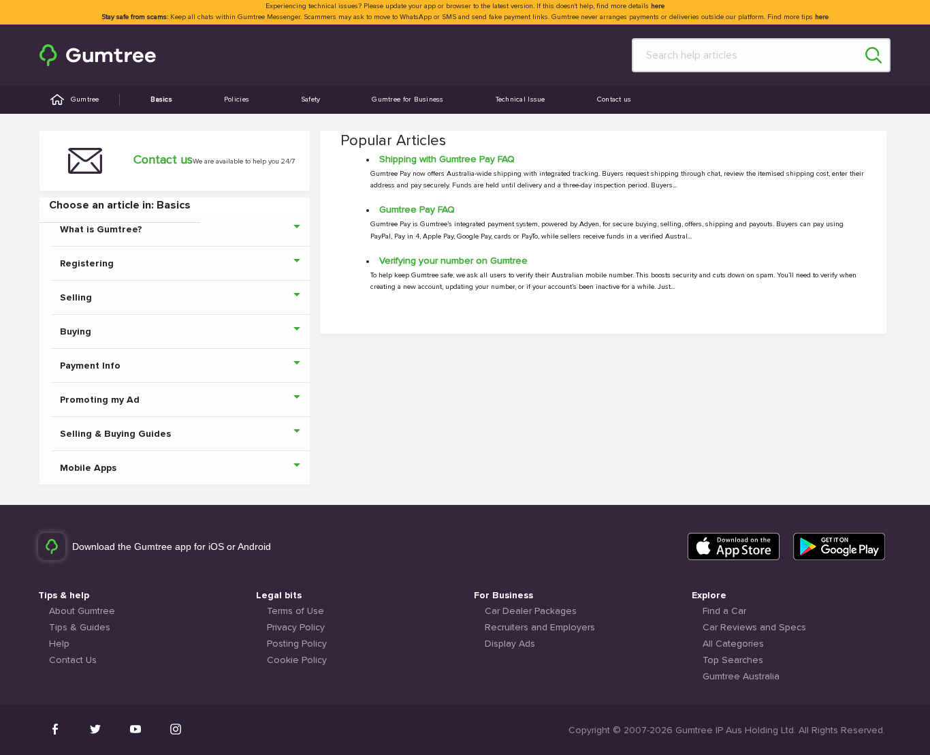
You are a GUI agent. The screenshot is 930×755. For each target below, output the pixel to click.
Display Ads (510, 644)
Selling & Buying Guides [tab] (115, 434)
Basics (161, 99)
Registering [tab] (87, 263)
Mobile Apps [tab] (88, 468)
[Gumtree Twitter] (95, 729)
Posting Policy (297, 644)
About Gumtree (82, 611)
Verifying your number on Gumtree (453, 261)
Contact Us (73, 660)
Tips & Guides (79, 627)
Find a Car (724, 611)
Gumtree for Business (407, 99)
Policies (236, 99)
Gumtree (85, 99)
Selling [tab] (76, 298)
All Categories (733, 644)
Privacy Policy (296, 627)
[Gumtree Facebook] (55, 729)
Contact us (614, 99)
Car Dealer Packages (531, 611)
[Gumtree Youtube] (135, 729)
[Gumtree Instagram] (175, 729)
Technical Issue (520, 99)
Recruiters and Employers (540, 627)
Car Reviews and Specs (754, 627)
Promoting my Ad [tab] (100, 400)
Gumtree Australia (741, 676)
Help (59, 644)
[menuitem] (97, 55)
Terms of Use (295, 611)
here (657, 6)
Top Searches (733, 660)
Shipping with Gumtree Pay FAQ (447, 159)
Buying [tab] (75, 332)
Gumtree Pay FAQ (417, 210)
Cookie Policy (297, 660)
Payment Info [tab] (90, 366)
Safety (311, 99)
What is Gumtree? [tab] (101, 229)
